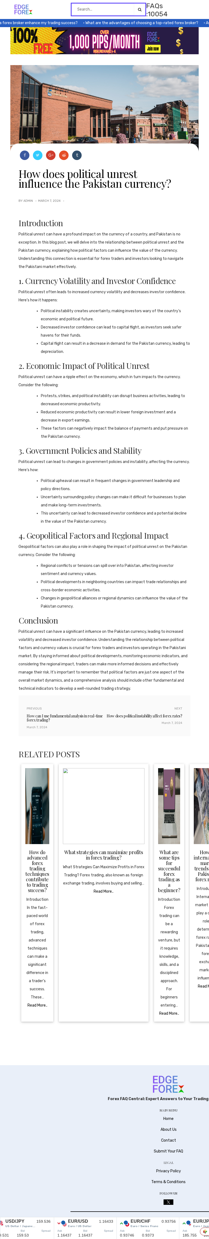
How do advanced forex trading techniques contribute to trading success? (37, 871)
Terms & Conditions (168, 1182)
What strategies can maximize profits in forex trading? (103, 855)
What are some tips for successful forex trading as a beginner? (169, 871)
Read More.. (37, 1005)
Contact (168, 1140)
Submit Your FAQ (168, 1151)
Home (168, 1118)
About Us (169, 1129)
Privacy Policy (168, 1171)
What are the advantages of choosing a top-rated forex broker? (130, 23)
